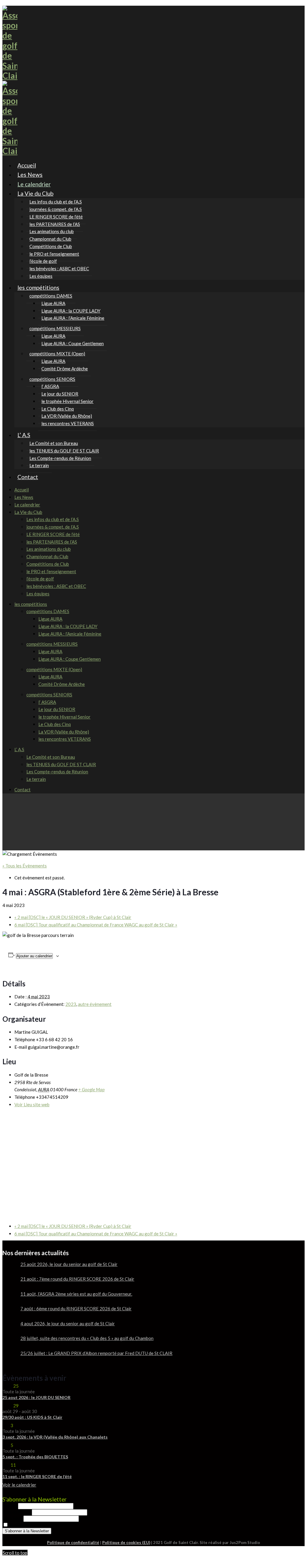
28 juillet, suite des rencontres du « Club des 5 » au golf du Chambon (87, 1338)
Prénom (10, 1505)
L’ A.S (23, 434)
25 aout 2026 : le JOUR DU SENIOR (36, 1397)
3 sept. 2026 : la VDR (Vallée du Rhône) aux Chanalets (55, 1436)
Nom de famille (17, 1512)
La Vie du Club (35, 193)
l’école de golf (40, 578)
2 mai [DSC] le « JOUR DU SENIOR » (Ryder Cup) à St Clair (72, 917)
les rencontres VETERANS (67, 423)
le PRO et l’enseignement (51, 571)
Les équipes (37, 593)
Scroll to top (15, 1552)
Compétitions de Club (47, 564)
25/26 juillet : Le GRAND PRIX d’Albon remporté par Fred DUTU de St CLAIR (96, 1353)
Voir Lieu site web (31, 1104)
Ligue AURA (50, 618)
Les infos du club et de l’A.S (52, 519)
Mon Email (12, 1518)
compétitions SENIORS (49, 694)
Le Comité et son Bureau (50, 757)
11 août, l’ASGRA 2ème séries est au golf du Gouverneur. (76, 1294)
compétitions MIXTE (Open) (54, 669)
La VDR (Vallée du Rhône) (63, 731)
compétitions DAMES (47, 611)
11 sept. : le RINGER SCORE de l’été (37, 1476)
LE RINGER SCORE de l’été (53, 534)
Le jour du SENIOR (56, 709)
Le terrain (36, 779)
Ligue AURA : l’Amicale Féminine (72, 318)
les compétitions (38, 287)
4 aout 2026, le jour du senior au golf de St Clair (67, 1323)
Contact (27, 476)
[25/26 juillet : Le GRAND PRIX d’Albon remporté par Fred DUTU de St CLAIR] (9, 1357)
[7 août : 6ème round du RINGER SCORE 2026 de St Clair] (9, 1313)
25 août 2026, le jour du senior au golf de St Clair (69, 1264)
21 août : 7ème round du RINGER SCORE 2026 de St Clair (77, 1279)
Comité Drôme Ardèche (64, 368)
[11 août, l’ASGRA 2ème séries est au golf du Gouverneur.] (9, 1298)
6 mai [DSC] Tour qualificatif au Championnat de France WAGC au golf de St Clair (95, 924)
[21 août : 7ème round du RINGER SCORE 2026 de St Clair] (9, 1283)
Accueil (21, 489)
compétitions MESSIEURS (52, 644)
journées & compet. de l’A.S (52, 526)
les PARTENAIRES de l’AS (51, 541)
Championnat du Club (47, 556)
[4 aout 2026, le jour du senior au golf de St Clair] (9, 1328)
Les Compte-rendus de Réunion (60, 458)
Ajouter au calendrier (34, 956)
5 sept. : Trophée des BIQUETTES (35, 1456)
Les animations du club (48, 549)
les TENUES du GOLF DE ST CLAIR (61, 764)
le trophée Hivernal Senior (64, 716)
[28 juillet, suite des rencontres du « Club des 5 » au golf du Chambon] (9, 1342)
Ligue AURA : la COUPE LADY (67, 626)
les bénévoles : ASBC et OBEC (59, 268)
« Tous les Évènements (24, 865)
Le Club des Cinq (54, 724)
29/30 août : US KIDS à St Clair (32, 1417)
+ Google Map (91, 1089)
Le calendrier (27, 504)
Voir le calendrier (19, 1484)
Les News (23, 497)
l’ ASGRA (47, 702)
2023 (70, 1004)
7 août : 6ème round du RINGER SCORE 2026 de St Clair (76, 1308)
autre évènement (95, 1004)
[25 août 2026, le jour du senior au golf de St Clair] (9, 1268)
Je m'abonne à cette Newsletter (39, 1525)
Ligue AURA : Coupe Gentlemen (72, 343)
